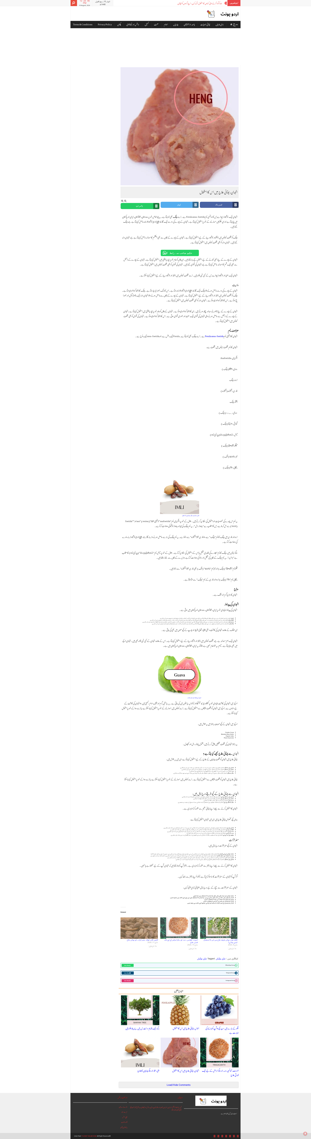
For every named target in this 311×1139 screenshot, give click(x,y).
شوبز (135, 1107)
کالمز (172, 1109)
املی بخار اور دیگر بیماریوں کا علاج (190, 515)
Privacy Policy (105, 24)
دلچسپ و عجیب (152, 1107)
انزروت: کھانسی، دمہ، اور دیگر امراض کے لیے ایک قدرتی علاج (181, 941)
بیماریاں (175, 24)
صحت (156, 24)
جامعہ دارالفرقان (189, 24)
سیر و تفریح (138, 1107)
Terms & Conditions (82, 24)
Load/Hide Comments (178, 1084)
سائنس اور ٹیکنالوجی (132, 24)
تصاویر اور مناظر (159, 1107)
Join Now (127, 965)
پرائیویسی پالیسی (123, 1127)
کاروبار (174, 1109)
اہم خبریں (169, 1107)
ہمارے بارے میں (123, 1107)
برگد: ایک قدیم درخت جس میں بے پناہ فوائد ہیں (142, 1028)
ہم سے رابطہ (124, 1112)
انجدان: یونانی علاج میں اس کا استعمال (185, 1071)
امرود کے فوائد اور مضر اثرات (194, 697)
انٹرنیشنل (174, 1107)
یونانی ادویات (205, 24)
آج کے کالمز (178, 1107)
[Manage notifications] (305, 1134)
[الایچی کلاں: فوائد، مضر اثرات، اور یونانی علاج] (139, 928)
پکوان (119, 24)
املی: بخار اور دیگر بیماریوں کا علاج (148, 1071)
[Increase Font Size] (125, 201)
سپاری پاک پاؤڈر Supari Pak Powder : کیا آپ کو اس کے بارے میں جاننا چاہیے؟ (194, 3)
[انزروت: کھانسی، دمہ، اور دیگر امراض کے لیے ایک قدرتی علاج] (179, 928)
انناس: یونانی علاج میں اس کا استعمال (186, 1028)
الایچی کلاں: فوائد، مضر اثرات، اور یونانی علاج (142, 940)
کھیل (147, 24)
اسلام (166, 24)
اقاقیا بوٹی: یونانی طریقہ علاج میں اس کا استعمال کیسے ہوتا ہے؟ (220, 941)
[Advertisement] (155, 47)
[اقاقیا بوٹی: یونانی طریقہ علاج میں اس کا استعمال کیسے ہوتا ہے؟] (218, 928)
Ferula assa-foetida (214, 336)
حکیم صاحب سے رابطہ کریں (177, 253)
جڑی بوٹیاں (220, 24)
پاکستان (178, 1109)
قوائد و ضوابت (124, 1122)
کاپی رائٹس (124, 1117)
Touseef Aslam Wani (89, 1136)
